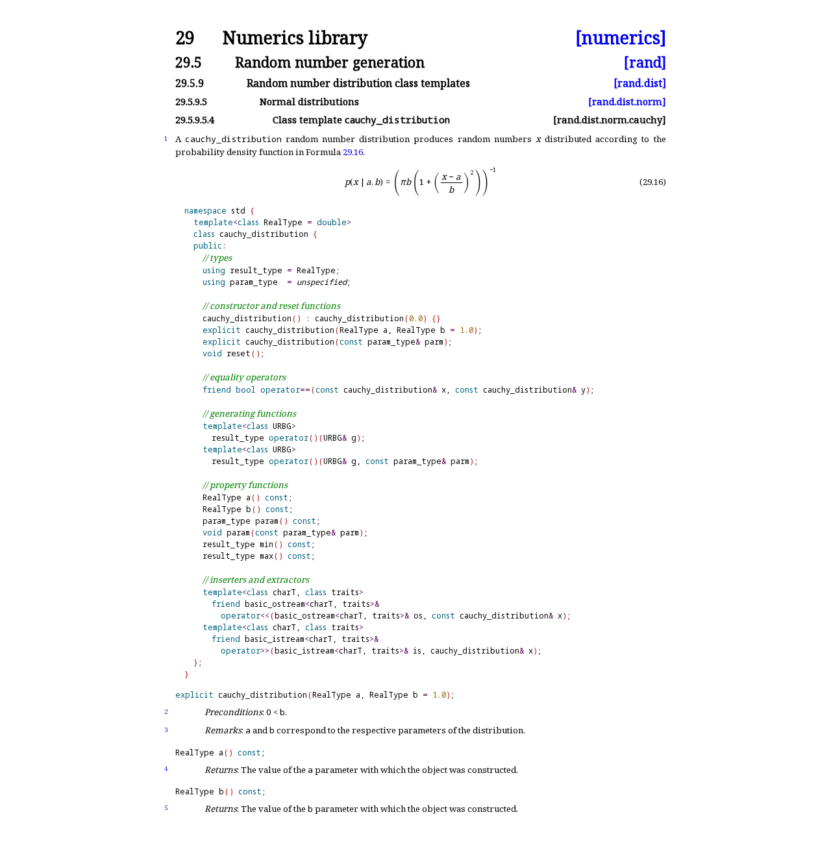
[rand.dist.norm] (627, 101)
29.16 (353, 152)
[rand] (645, 62)
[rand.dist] (640, 83)
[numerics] (620, 38)
